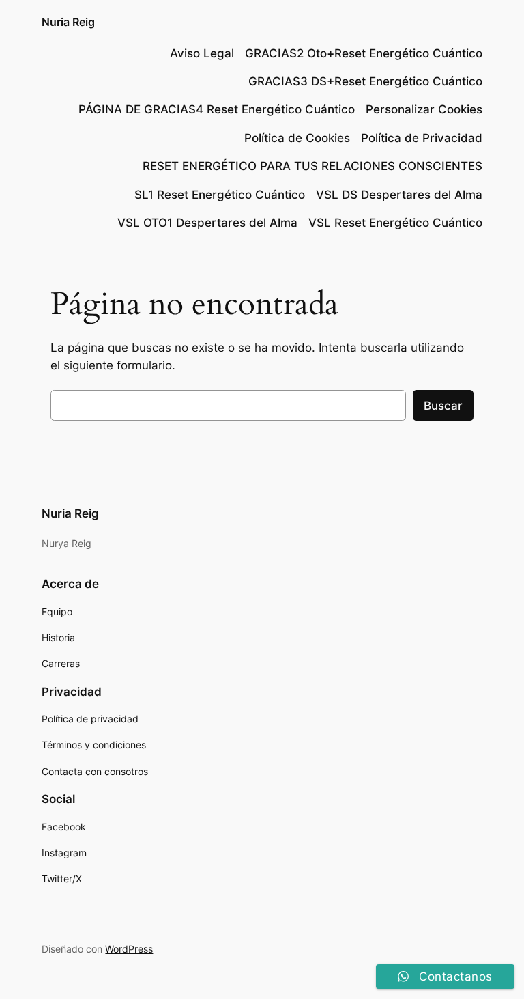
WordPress (129, 949)
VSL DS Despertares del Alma (399, 194)
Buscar (443, 405)
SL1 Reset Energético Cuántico (219, 194)
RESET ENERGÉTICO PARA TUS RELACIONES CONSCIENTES (312, 166)
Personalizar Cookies (424, 109)
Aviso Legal (202, 53)
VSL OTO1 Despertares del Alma (207, 222)
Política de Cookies (297, 138)
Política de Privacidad (421, 138)
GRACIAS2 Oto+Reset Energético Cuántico (363, 53)
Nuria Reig (68, 22)
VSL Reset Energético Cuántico (395, 222)
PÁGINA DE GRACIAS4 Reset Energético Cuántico (216, 109)
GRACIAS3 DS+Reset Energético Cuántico (365, 81)
